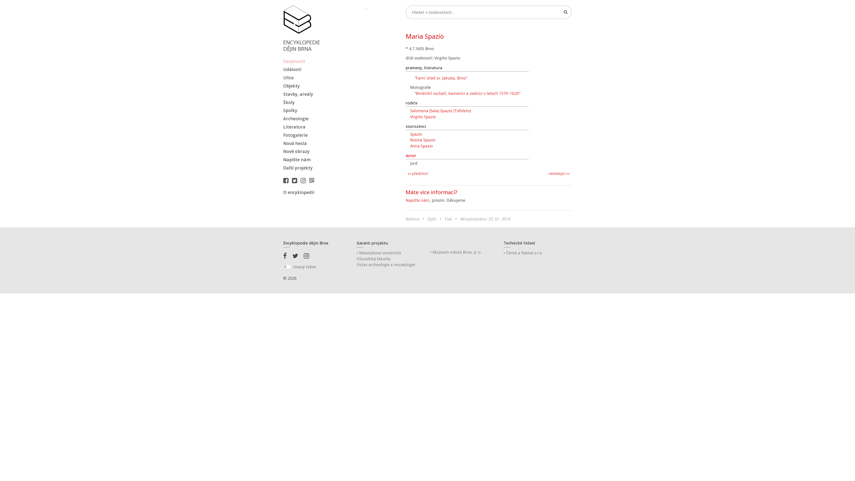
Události (292, 69)
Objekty (291, 86)
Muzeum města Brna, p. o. (456, 252)
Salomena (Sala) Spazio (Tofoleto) (440, 110)
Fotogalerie (295, 135)
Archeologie (296, 119)
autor (411, 155)
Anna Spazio (421, 146)
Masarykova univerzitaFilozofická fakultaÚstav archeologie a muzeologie (386, 258)
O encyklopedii (298, 192)
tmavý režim (304, 266)
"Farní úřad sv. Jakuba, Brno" (441, 78)
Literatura (294, 127)
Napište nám (297, 160)
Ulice (288, 78)
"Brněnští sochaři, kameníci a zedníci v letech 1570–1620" (467, 93)
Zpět (432, 219)
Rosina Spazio (422, 140)
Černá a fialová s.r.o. (524, 252)
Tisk (448, 219)
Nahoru (412, 219)
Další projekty (298, 168)
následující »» (559, 173)
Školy (289, 102)
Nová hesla (295, 143)
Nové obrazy (296, 151)
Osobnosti (294, 61)
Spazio (416, 134)
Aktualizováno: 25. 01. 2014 (485, 219)
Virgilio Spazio (423, 116)
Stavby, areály (298, 94)
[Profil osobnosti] (312, 180)
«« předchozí (418, 173)
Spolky (290, 110)
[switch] (287, 267)
